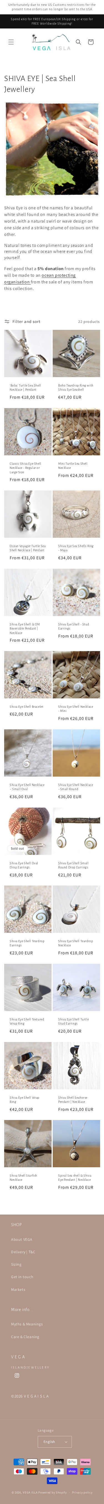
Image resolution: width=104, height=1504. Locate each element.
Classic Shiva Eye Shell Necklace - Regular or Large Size (25, 468)
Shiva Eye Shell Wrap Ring (24, 1099)
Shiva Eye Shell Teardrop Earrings (27, 943)
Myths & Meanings (27, 1324)
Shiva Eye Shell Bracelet (26, 706)
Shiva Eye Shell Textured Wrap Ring (27, 1021)
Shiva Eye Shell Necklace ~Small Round (75, 787)
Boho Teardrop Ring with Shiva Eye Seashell (75, 387)
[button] (11, 42)
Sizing (16, 1264)
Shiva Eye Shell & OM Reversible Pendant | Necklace (25, 628)
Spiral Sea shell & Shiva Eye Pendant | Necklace (74, 1178)
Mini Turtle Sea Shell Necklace (73, 465)
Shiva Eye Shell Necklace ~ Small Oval (27, 787)
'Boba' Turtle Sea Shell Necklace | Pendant (25, 387)
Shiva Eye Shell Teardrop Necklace (75, 943)
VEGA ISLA (30, 1492)
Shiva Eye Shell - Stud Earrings (73, 626)
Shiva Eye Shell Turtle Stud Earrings (73, 1021)
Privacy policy (82, 1492)
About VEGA (21, 1239)
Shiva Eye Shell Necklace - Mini (75, 709)
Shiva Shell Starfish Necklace (23, 1178)
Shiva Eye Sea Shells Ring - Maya (76, 548)
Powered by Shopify (52, 1492)
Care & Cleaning (25, 1336)
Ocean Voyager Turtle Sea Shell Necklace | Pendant (27, 548)
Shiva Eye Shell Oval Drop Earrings (24, 865)
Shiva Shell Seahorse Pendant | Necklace (72, 1099)
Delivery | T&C (23, 1251)
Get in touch (22, 1276)
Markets (18, 1289)
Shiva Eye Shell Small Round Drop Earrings (73, 865)
